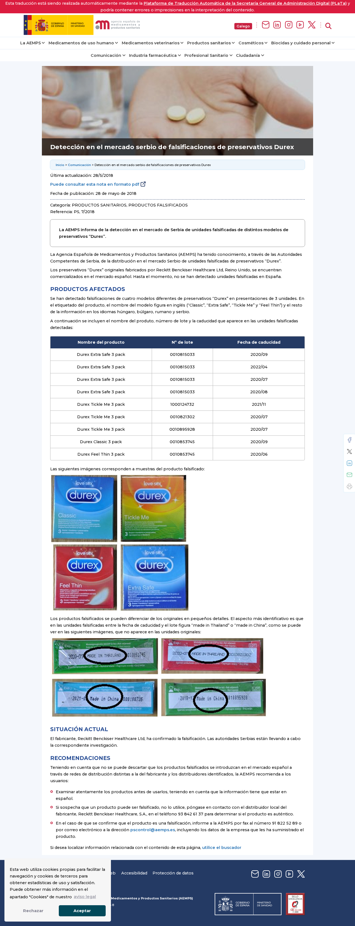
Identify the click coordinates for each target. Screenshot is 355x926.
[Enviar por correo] (349, 474)
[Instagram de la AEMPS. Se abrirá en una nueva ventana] (288, 25)
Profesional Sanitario (206, 55)
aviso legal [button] (85, 896)
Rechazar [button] (33, 910)
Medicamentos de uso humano (81, 42)
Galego (243, 26)
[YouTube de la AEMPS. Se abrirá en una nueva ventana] (300, 25)
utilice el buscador (221, 847)
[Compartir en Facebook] (349, 439)
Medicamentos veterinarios (150, 42)
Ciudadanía (248, 55)
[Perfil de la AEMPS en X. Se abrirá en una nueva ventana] (311, 25)
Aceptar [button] (82, 910)
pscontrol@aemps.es (152, 829)
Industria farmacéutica (153, 55)
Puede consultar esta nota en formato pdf (94, 184)
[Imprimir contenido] (349, 486)
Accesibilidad (134, 873)
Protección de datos (173, 873)
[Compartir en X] (349, 451)
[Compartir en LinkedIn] (349, 463)
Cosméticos (251, 42)
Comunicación (106, 55)
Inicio (60, 165)
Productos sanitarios (209, 42)
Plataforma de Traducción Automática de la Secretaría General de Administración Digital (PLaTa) (245, 3)
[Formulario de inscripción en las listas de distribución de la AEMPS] (265, 25)
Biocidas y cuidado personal (301, 42)
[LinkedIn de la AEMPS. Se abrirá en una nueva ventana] (277, 25)
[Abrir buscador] (328, 26)
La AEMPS (30, 42)
